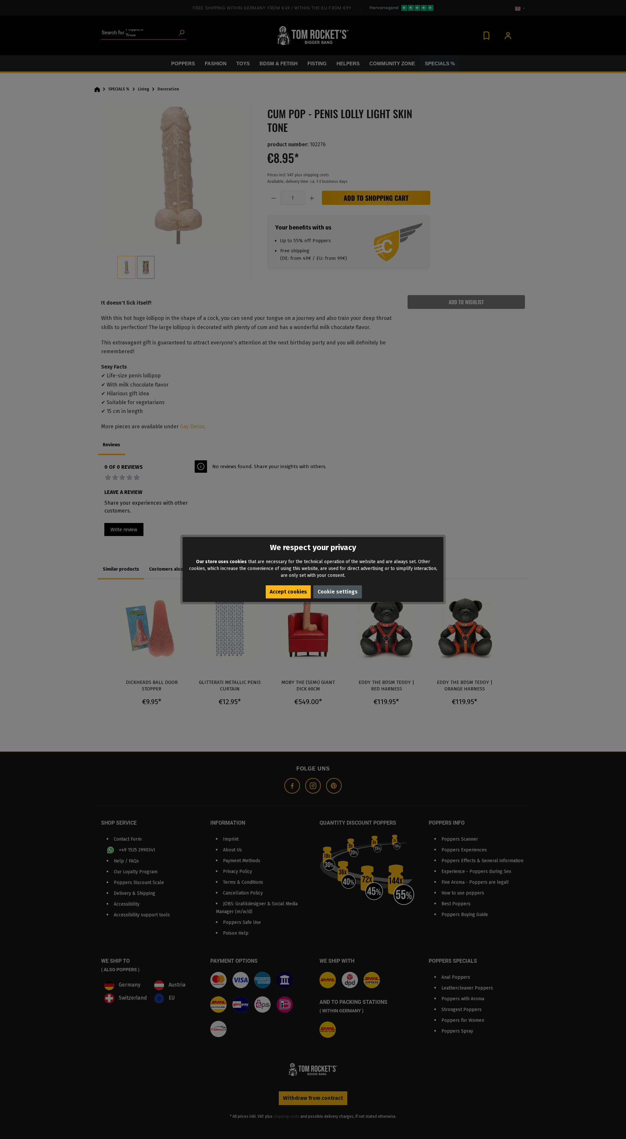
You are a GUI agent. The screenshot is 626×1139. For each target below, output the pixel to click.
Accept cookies (288, 592)
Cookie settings (338, 592)
